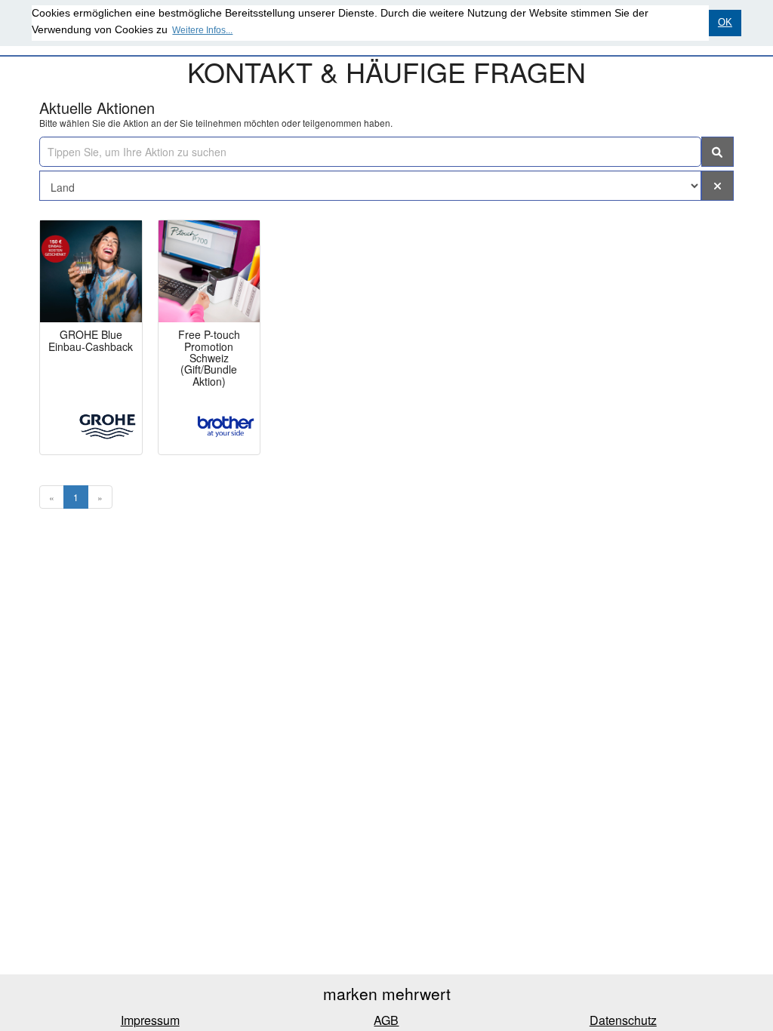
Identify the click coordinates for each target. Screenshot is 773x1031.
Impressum (150, 1020)
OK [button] (725, 22)
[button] (718, 186)
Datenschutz (623, 1020)
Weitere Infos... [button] (202, 30)
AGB (386, 1020)
